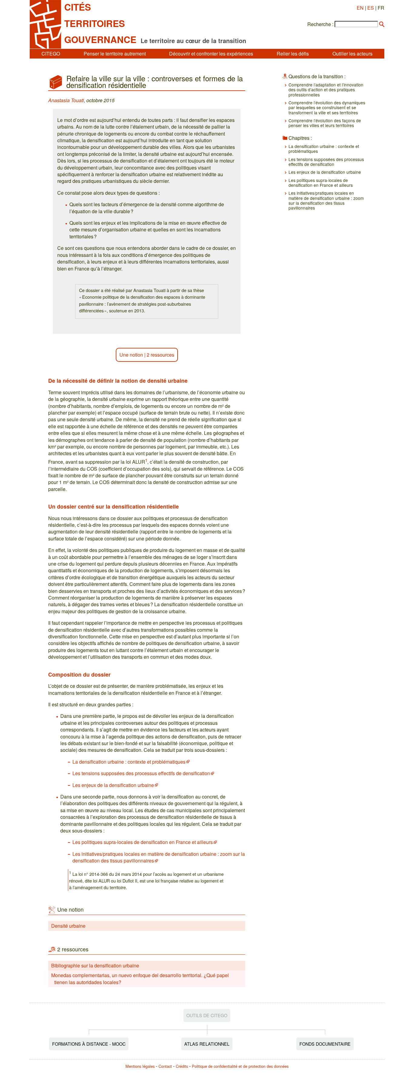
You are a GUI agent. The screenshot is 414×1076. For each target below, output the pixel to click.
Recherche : (320, 24)
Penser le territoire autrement (115, 53)
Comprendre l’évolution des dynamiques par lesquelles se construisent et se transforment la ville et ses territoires (327, 107)
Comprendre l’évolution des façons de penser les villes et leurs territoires (325, 122)
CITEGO (51, 53)
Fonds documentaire (325, 1044)
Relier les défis (293, 53)
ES (370, 7)
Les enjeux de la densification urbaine (113, 785)
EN (360, 7)
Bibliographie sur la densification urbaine (95, 965)
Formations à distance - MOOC (88, 1044)
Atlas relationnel (206, 1044)
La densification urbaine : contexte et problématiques (128, 761)
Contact (165, 1066)
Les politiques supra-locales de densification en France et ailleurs (142, 842)
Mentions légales (140, 1066)
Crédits (182, 1066)
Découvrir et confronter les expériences (211, 53)
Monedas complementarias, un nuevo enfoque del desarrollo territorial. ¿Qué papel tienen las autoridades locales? (140, 978)
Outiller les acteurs (352, 53)
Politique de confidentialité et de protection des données (240, 1066)
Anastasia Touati (66, 100)
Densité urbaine (68, 925)
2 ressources (160, 354)
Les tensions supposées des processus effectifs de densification (141, 773)
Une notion (131, 354)
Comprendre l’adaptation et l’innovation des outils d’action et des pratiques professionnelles (326, 90)
